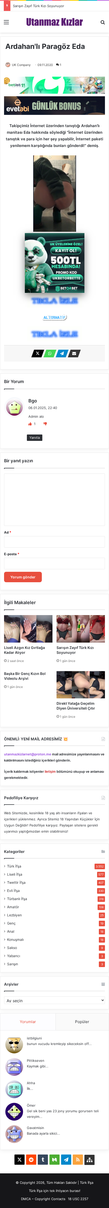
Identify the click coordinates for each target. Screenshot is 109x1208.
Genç (11, 923)
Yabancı (13, 956)
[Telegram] (61, 353)
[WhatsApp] (48, 353)
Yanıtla (34, 438)
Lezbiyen (14, 915)
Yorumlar (28, 1021)
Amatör (13, 907)
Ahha (31, 1083)
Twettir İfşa (16, 882)
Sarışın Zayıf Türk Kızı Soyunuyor (38, 6)
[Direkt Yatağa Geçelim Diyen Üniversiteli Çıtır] (81, 684)
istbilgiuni (34, 1038)
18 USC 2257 (78, 1199)
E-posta (11, 554)
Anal (10, 931)
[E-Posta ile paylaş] (73, 353)
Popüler (82, 1021)
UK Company (21, 65)
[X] (36, 353)
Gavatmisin (35, 1128)
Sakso (12, 948)
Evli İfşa (13, 891)
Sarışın (12, 964)
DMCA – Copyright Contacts (43, 1199)
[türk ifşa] (54, 22)
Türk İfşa (14, 866)
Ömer (31, 1105)
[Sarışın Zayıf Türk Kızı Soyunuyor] (81, 628)
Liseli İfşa (14, 874)
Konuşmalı (15, 940)
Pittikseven (35, 1060)
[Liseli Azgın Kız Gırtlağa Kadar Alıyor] (28, 628)
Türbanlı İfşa (17, 899)
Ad (7, 532)
